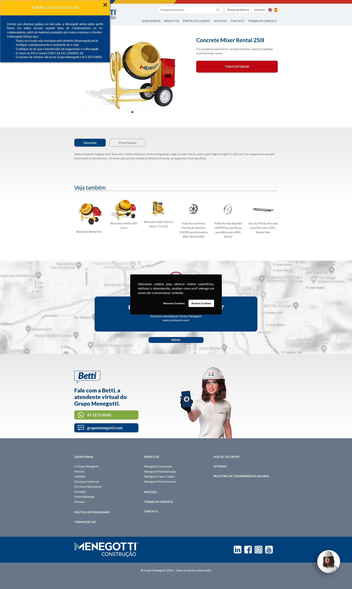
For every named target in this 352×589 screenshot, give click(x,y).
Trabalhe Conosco (262, 21)
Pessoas (79, 501)
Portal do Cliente (238, 9)
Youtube (269, 549)
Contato (237, 21)
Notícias (220, 21)
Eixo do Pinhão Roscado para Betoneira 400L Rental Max (263, 228)
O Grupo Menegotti (86, 466)
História (79, 471)
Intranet (259, 9)
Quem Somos (151, 21)
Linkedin (237, 549)
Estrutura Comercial (86, 481)
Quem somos (83, 456)
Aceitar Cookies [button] (201, 303)
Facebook (248, 549)
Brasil (176, 339)
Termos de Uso (85, 522)
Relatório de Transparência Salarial (242, 476)
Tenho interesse (237, 66)
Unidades (79, 476)
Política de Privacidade (92, 512)
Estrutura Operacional (88, 486)
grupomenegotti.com (105, 428)
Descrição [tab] (90, 142)
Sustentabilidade (84, 496)
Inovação (80, 491)
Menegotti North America (159, 481)
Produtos (171, 21)
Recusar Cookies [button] (174, 303)
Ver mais (89, 245)
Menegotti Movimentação (160, 471)
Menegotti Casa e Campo (159, 476)
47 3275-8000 (99, 415)
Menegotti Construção (158, 466)
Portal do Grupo (226, 456)
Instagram (258, 549)
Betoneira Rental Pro (89, 231)
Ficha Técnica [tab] (127, 142)
